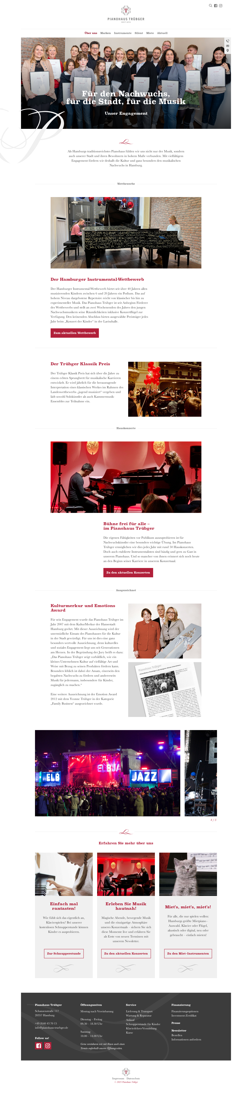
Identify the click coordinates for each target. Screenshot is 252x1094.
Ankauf (130, 1020)
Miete (150, 33)
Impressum (118, 1078)
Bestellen (177, 1035)
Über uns (91, 33)
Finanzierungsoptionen (185, 1011)
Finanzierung (181, 1005)
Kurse (129, 1032)
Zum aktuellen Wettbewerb (75, 333)
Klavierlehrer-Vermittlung (141, 1028)
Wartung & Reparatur (139, 1015)
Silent (139, 33)
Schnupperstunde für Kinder (143, 1024)
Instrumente (123, 33)
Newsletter (179, 1030)
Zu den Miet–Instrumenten (188, 953)
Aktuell (162, 33)
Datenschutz (133, 1078)
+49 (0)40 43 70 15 (46, 1023)
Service (131, 1005)
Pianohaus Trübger (126, 1072)
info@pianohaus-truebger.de (51, 1027)
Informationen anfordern (186, 1039)
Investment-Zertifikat (184, 1015)
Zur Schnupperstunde (64, 953)
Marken (105, 33)
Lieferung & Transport (139, 1011)
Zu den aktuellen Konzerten (128, 572)
